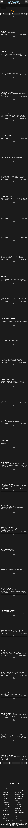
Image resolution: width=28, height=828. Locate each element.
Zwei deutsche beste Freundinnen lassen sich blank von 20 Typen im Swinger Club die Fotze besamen (13, 116)
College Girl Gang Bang (8, 550)
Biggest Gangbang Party (8, 32)
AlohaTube (6, 810)
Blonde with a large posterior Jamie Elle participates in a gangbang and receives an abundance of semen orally (13, 278)
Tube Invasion (19, 788)
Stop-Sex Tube (7, 806)
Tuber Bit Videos (19, 796)
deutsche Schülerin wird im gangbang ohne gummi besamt (13, 94)
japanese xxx (6, 802)
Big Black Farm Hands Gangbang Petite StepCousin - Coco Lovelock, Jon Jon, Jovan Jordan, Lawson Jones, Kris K (12, 673)
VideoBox (6, 808)
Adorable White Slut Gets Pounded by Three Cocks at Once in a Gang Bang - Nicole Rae (14, 320)
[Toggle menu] (1, 1)
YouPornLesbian (19, 814)
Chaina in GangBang (7, 611)
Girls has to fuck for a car (8, 236)
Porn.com (6, 792)
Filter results (3, 8)
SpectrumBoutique (20, 790)
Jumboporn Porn (19, 798)
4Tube (5, 812)
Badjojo (17, 816)
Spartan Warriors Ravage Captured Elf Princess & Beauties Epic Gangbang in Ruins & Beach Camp (12, 631)
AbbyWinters (18, 804)
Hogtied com (18, 786)
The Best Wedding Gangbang (9, 73)
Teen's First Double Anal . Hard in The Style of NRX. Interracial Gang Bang (13, 486)
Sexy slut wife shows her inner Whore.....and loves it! (14, 299)
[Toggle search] (26, 1)
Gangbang (4, 401)
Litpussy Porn (7, 790)
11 (24, 13)
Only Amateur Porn (20, 812)
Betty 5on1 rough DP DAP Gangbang (12, 569)
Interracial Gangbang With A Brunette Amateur (12, 442)
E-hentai (6, 786)
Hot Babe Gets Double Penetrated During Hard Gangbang (13, 508)
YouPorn (18, 802)
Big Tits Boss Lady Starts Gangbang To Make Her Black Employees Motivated (12, 360)
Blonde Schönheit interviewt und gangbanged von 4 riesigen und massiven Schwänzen (13, 653)
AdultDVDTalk (7, 814)
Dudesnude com (7, 816)
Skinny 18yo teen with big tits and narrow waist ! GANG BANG (13, 529)
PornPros (18, 808)
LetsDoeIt (6, 794)
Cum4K (5, 796)
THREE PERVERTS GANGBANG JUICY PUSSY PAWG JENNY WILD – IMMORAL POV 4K (13, 464)
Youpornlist (6, 804)
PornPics (6, 800)
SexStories (6, 798)
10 (22, 13)
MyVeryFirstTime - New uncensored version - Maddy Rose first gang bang (14, 715)
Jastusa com (18, 806)
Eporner (18, 800)
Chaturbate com (19, 818)
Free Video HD (19, 810)
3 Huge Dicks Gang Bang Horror (10, 421)
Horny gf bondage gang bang (9, 340)
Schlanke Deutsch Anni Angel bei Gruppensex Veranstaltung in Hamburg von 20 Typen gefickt (13, 590)
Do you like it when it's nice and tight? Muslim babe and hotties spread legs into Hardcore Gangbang (13, 53)
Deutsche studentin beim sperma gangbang (14, 198)
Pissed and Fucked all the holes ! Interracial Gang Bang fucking (13, 757)
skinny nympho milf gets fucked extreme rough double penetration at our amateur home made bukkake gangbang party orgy (13, 381)
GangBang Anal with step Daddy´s (11, 137)
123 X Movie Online (20, 794)
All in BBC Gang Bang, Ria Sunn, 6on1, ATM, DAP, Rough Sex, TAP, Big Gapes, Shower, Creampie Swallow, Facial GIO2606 (14, 257)
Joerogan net (6, 788)
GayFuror (6, 818)
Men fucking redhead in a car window (12, 217)
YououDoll (18, 792)
